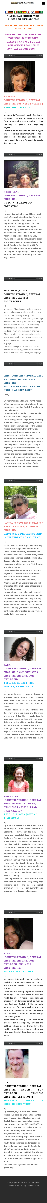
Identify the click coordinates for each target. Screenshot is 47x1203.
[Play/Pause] (6, 56)
